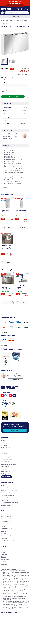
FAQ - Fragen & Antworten (9, 519)
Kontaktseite (15, 379)
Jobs (2, 550)
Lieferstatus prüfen (6, 457)
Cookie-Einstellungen (7, 448)
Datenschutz (4, 498)
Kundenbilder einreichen (8, 536)
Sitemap (3, 531)
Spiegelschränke (22, 20)
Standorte (4, 554)
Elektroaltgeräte (6, 516)
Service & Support (8, 130)
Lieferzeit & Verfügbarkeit (8, 464)
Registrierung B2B (6, 528)
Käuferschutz (5, 461)
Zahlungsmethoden (7, 474)
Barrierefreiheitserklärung (9, 495)
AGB (2, 485)
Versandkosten (5, 471)
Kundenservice (5, 524)
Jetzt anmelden (15, 430)
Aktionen (4, 564)
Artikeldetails (7, 145)
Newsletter (4, 538)
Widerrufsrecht (5, 505)
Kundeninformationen (8, 488)
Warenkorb (4, 445)
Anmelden (4, 440)
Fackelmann (13, 20)
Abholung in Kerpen (7, 459)
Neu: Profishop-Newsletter (8, 541)
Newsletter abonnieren (13, 425)
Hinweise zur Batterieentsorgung (10, 493)
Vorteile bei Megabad (7, 559)
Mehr (15, 587)
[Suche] (27, 12)
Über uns (3, 557)
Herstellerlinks (5, 521)
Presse (3, 552)
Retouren (4, 469)
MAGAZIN (4, 562)
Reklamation (5, 466)
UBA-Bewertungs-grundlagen (10, 502)
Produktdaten (7, 103)
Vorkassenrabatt (15, 16)
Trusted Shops (5, 533)
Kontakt (3, 526)
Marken (6, 20)
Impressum (4, 500)
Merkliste (4, 443)
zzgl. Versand (18, 569)
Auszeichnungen (6, 514)
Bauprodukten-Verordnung (9, 490)
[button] (4, 69)
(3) (23, 426)
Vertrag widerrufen (6, 476)
